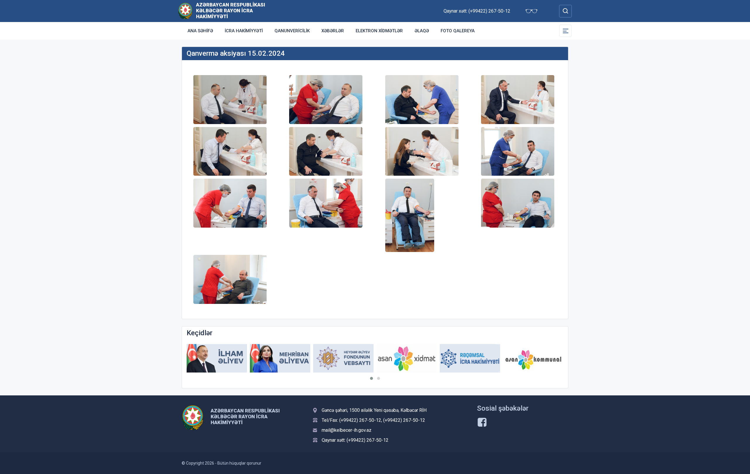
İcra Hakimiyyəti (244, 30)
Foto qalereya (458, 30)
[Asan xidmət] (406, 358)
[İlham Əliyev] (217, 358)
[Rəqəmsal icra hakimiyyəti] (470, 358)
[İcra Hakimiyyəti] (185, 10)
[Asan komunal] (533, 358)
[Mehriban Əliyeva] (280, 358)
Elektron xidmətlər (379, 30)
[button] (371, 378)
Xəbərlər (332, 30)
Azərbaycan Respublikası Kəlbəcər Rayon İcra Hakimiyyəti (230, 10)
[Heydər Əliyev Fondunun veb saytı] (343, 358)
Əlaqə (422, 30)
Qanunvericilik (292, 30)
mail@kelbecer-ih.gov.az (346, 430)
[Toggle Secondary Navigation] (565, 30)
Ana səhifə (200, 30)
